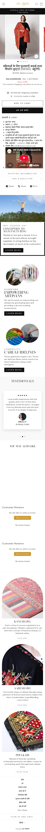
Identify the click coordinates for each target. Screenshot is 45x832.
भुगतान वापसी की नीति (22, 799)
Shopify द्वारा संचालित (22, 829)
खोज (22, 779)
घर (23, 783)
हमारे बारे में (22, 791)
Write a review (22, 518)
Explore (22, 638)
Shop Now (22, 772)
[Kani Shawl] (22, 597)
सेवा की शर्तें (22, 806)
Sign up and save (22, 817)
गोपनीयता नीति (22, 795)
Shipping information (22, 174)
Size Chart (22, 810)
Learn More (13, 250)
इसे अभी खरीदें (22, 110)
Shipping (18, 84)
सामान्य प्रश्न (22, 787)
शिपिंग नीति (22, 802)
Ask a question (22, 179)
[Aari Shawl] (22, 664)
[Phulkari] (22, 731)
